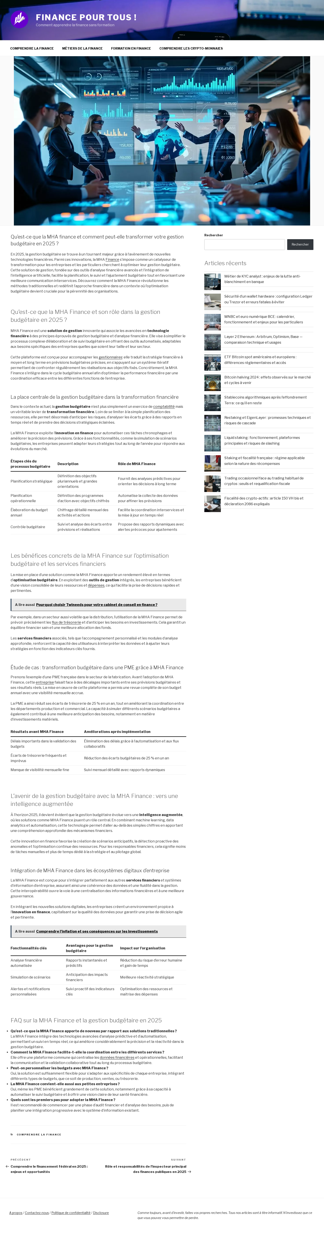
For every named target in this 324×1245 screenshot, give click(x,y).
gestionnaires (110, 357)
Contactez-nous (37, 1213)
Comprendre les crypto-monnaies (191, 48)
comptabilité (164, 406)
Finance (112, 259)
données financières (117, 1057)
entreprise (45, 682)
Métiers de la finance (82, 48)
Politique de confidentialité (71, 1213)
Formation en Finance (131, 48)
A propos (15, 1213)
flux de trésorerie (66, 622)
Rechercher (213, 235)
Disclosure (101, 1213)
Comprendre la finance (32, 48)
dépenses (96, 585)
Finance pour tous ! (86, 17)
